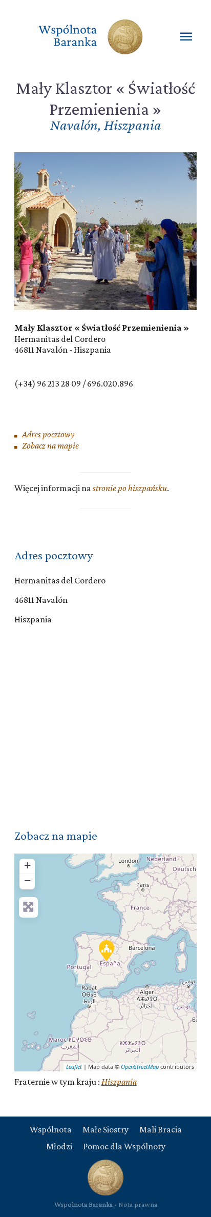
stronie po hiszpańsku (130, 488)
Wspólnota (51, 1129)
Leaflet (74, 1066)
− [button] (27, 880)
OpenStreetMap (140, 1066)
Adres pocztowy (47, 434)
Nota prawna (137, 1204)
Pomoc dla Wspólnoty (124, 1146)
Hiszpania (119, 1082)
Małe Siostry (105, 1129)
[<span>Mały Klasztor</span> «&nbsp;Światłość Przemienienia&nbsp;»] (106, 950)
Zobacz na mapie (49, 445)
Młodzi (59, 1146)
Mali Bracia (160, 1129)
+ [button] (27, 865)
